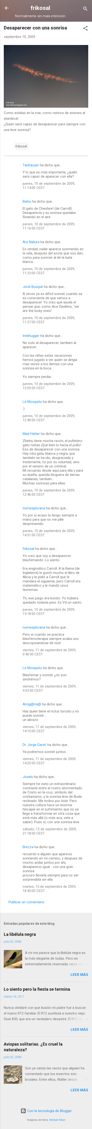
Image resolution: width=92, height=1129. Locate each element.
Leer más (79, 975)
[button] (85, 29)
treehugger (31, 336)
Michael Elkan (57, 1119)
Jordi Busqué (33, 287)
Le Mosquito (32, 402)
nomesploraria (34, 508)
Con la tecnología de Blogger (49, 1111)
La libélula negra (20, 934)
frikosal (40, 8)
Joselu (28, 777)
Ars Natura (31, 242)
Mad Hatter (31, 434)
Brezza (28, 847)
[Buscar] (85, 9)
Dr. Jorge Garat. (34, 745)
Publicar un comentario (26, 902)
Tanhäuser (31, 165)
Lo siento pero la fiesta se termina (37, 989)
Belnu (27, 201)
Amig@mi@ (32, 704)
